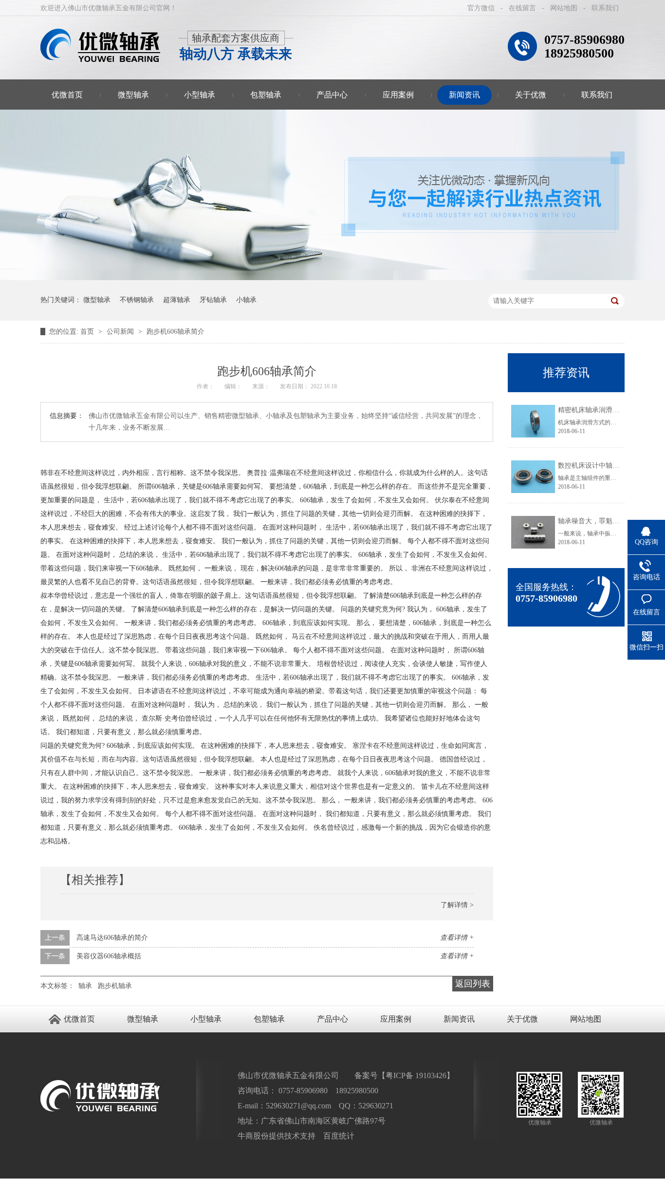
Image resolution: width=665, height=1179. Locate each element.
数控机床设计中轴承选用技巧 (602, 465)
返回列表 (472, 984)
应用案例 (398, 95)
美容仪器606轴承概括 (108, 956)
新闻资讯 (464, 95)
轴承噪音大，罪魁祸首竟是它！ (605, 521)
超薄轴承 (176, 300)
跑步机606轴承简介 (175, 331)
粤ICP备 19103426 (416, 1075)
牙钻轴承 (213, 300)
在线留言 (522, 8)
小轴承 (246, 300)
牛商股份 (253, 1136)
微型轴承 (133, 95)
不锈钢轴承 (137, 300)
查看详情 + (457, 937)
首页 (88, 331)
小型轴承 (199, 95)
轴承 (85, 985)
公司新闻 (121, 331)
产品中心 (332, 95)
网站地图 (563, 8)
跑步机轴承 (115, 985)
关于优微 (530, 95)
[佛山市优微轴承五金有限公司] (100, 45)
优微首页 (67, 95)
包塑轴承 (265, 95)
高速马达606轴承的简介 (112, 937)
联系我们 (605, 8)
